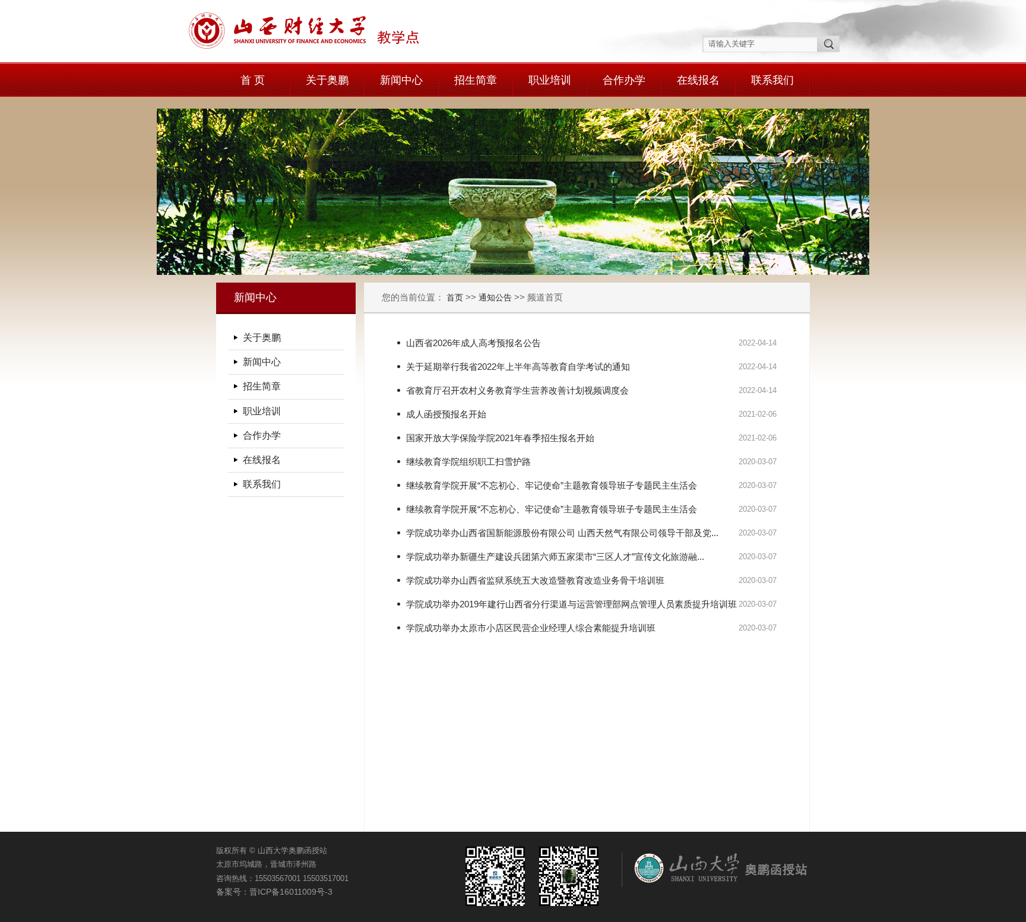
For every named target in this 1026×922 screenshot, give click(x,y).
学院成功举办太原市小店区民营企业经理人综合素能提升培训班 (531, 628)
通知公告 (495, 297)
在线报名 (698, 80)
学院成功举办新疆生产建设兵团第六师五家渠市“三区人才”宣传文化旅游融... (555, 557)
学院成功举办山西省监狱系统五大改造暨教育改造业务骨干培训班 (535, 580)
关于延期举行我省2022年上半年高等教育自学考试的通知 (518, 367)
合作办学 (624, 80)
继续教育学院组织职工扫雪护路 (468, 462)
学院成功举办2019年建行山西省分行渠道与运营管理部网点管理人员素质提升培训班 (571, 604)
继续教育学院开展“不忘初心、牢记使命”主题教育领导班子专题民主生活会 (551, 485)
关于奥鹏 (327, 80)
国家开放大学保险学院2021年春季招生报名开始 (500, 438)
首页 (456, 297)
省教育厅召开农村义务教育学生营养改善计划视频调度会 (517, 390)
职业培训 (549, 80)
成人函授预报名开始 (446, 414)
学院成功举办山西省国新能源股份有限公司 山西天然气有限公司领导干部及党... (562, 533)
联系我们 (772, 80)
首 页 (252, 80)
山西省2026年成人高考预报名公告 (473, 343)
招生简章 (475, 80)
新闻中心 (401, 80)
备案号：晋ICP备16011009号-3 (274, 891)
